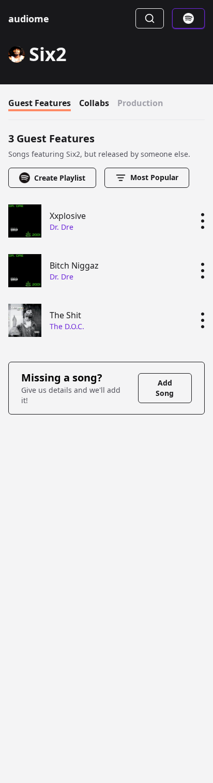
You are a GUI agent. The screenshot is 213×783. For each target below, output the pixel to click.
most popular (154, 177)
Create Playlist (59, 178)
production (140, 103)
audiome (28, 18)
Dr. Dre (61, 227)
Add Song (165, 388)
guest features (39, 103)
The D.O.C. (67, 326)
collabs (94, 103)
